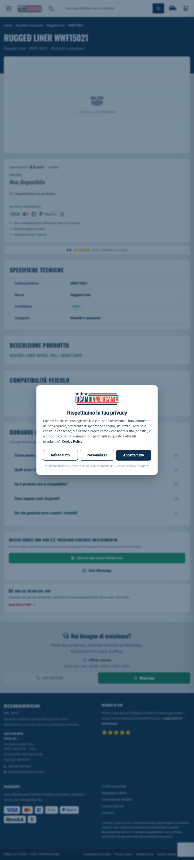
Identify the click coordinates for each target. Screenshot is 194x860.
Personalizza (97, 455)
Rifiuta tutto (60, 455)
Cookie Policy (72, 441)
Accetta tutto (133, 455)
